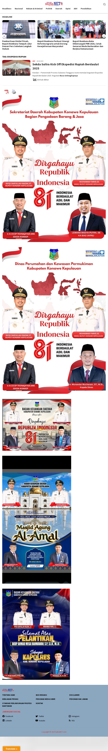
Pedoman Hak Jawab (78, 699)
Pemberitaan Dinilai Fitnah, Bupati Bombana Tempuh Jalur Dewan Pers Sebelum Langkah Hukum (17, 45)
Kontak (39, 703)
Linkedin (8, 720)
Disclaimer (74, 695)
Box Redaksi (41, 695)
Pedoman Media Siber (45, 699)
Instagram (75, 716)
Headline (7, 16)
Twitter (41, 716)
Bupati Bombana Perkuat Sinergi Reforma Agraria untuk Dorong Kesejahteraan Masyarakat (53, 44)
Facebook (9, 716)
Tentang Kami (8, 695)
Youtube (42, 720)
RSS (73, 720)
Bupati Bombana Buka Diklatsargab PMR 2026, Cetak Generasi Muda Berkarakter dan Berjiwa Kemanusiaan (88, 45)
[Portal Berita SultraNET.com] (54, 4)
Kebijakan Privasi (10, 699)
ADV (33, 61)
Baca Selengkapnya (69, 75)
